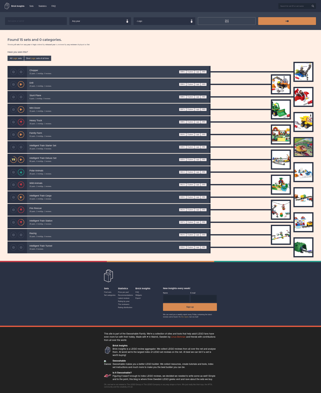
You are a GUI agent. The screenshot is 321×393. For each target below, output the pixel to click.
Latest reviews (123, 298)
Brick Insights (17, 6)
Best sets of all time (37, 58)
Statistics (42, 6)
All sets (16, 58)
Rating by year (124, 301)
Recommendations (125, 295)
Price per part (123, 292)
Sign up (190, 307)
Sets (31, 6)
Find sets (107, 292)
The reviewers (123, 304)
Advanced (227, 21)
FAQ (54, 6)
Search (313, 6)
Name (165, 293)
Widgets (138, 295)
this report (184, 317)
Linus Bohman (178, 336)
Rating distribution (125, 307)
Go (287, 21)
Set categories (109, 295)
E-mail (192, 293)
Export (138, 298)
